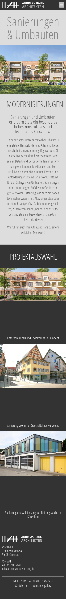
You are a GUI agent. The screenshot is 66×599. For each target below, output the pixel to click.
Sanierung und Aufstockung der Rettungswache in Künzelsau (33, 514)
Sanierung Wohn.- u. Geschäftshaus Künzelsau (33, 425)
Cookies (48, 581)
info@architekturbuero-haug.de (18, 568)
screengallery (44, 585)
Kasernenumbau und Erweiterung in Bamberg (33, 337)
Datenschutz (35, 581)
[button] (61, 5)
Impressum (19, 581)
